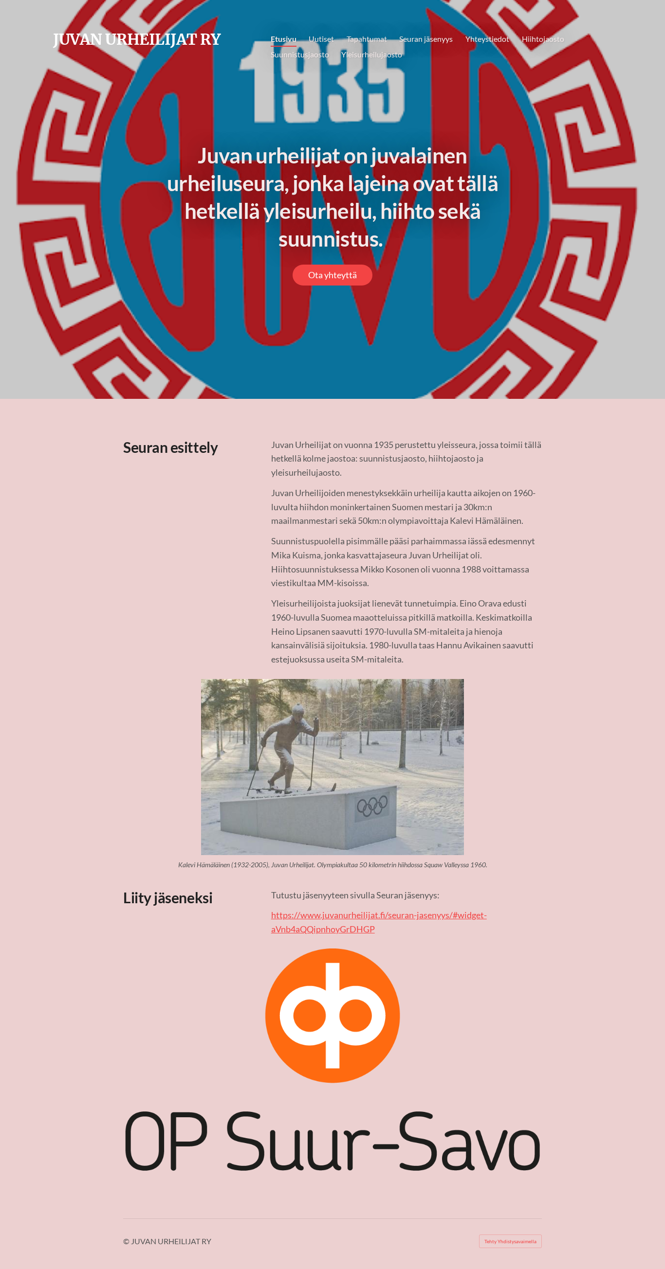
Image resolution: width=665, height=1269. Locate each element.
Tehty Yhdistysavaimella (510, 1241)
